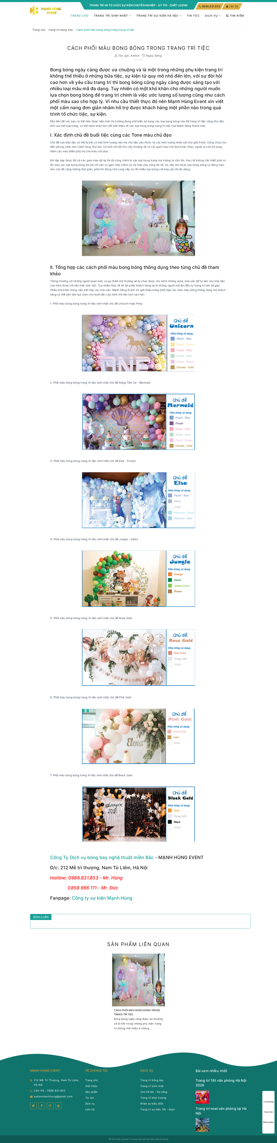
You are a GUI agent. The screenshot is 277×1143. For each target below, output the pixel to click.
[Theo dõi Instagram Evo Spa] (50, 1105)
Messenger (268, 1122)
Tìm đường (268, 1102)
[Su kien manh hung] (46, 10)
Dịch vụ (212, 15)
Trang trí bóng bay (152, 1080)
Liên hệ (233, 6)
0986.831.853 (211, 6)
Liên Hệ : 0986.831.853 (49, 1090)
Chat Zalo (268, 1112)
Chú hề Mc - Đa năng (153, 1091)
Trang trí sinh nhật (111, 15)
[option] (138, 994)
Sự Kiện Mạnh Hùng (157, 1139)
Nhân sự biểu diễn (152, 1103)
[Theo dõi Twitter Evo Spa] (33, 1105)
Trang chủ (79, 15)
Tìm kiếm (236, 15)
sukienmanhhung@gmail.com (53, 1096)
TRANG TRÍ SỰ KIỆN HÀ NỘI (157, 15)
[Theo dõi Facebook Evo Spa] (41, 1105)
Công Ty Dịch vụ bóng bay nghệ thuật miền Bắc (102, 857)
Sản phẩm (91, 1091)
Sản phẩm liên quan (138, 944)
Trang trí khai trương (153, 1097)
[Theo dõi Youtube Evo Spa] (58, 1105)
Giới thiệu (91, 1086)
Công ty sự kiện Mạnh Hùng (102, 898)
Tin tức (193, 15)
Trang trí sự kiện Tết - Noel (157, 1109)
